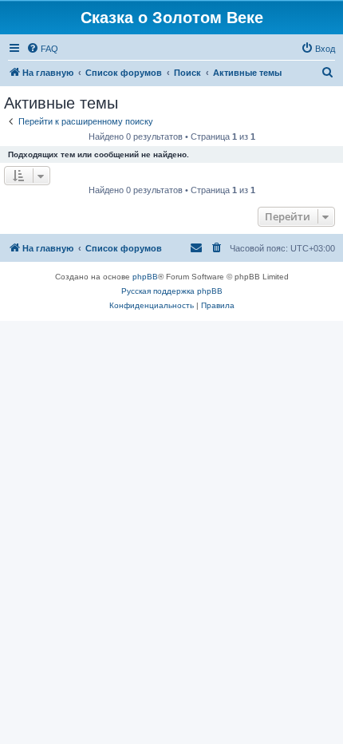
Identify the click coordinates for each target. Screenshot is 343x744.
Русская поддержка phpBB (172, 291)
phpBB (145, 276)
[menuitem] (42, 48)
